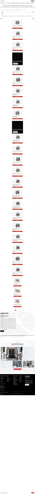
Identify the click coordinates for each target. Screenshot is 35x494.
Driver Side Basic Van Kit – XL (17, 294)
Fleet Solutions (8, 379)
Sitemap (21, 393)
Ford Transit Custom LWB (15, 379)
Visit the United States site (6, 394)
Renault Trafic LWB (15, 380)
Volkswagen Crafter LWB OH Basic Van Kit (17, 48)
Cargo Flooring (14, 382)
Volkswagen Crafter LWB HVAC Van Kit (17, 151)
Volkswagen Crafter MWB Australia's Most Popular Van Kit (17, 196)
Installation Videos (21, 381)
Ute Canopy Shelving (15, 384)
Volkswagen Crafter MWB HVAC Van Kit (17, 162)
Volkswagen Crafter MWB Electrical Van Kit (16, 116)
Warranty (8, 381)
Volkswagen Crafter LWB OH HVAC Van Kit (17, 173)
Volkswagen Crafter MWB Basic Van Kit (17, 26)
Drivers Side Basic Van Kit (17, 283)
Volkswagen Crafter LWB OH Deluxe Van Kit (17, 273)
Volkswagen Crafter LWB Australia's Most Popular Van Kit (17, 184)
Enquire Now (15, 63)
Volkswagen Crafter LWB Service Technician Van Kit (17, 218)
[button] (2, 12)
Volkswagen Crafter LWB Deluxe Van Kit (17, 251)
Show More (2, 337)
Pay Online (8, 380)
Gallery (20, 380)
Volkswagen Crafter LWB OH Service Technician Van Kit (17, 240)
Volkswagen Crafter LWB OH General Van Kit (16, 94)
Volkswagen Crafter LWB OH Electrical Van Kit (16, 140)
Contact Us (8, 377)
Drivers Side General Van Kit (17, 304)
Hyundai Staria (14, 381)
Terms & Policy (14, 393)
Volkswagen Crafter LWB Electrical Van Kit (16, 105)
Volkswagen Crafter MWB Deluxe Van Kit (17, 262)
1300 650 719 (1, 381)
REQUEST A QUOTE (17, 50)
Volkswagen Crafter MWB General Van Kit (17, 83)
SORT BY (33, 18)
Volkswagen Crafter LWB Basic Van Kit (17, 37)
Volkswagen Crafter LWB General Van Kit (17, 72)
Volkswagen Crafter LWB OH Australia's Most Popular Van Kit (17, 207)
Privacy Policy (17, 393)
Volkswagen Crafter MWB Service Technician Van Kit (17, 229)
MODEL (2, 13)
